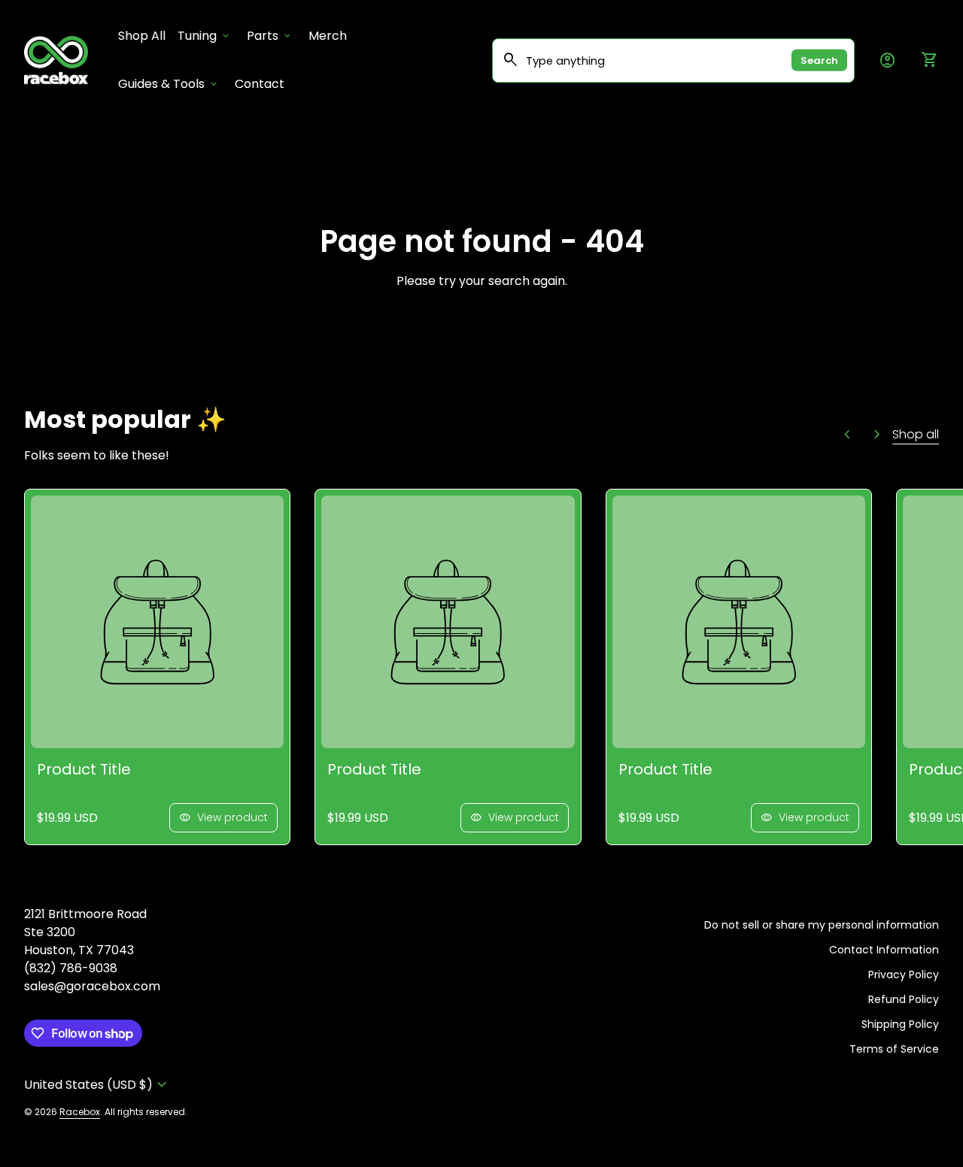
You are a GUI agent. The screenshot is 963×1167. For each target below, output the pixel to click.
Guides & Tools (169, 83)
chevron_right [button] (877, 435)
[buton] (97, 1084)
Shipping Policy (900, 1024)
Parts (270, 35)
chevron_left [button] (847, 435)
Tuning (205, 35)
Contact (259, 83)
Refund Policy (903, 999)
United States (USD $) (97, 1084)
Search (819, 60)
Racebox (79, 1111)
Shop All (145, 35)
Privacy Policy (903, 974)
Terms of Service (894, 1048)
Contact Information (884, 949)
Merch (327, 35)
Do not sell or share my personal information (821, 924)
